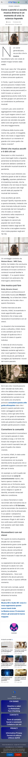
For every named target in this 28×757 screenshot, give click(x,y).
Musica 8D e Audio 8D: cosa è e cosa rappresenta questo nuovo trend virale (13, 605)
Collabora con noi (14, 724)
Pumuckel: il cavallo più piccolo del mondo (21, 650)
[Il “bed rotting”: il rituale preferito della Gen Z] (7, 658)
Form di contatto (14, 720)
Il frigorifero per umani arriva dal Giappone (7, 650)
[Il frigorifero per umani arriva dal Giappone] (7, 645)
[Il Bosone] (14, 2)
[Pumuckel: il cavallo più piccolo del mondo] (21, 645)
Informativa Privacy (14, 733)
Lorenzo (9, 22)
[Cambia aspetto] (2, 2)
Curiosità (16, 6)
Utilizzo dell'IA (14, 738)
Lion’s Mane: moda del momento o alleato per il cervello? (20, 679)
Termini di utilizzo (14, 735)
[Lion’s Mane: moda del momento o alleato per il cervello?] (21, 672)
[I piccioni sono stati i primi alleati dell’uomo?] (21, 658)
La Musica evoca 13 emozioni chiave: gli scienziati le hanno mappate (13, 614)
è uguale (10, 754)
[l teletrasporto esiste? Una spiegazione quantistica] (7, 672)
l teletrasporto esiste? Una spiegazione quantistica (6, 679)
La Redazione (14, 709)
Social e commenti (14, 722)
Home (11, 6)
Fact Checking (14, 711)
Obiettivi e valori (14, 706)
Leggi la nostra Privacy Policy (20, 752)
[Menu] (26, 2)
